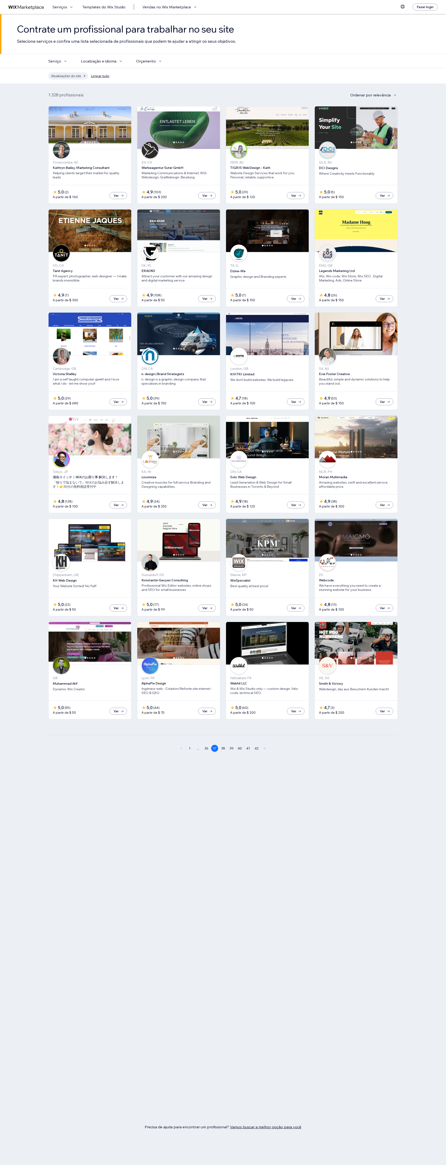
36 (206, 748)
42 (257, 748)
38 (223, 748)
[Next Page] (264, 748)
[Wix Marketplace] (26, 7)
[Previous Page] (181, 748)
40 (240, 748)
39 (231, 748)
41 (248, 748)
